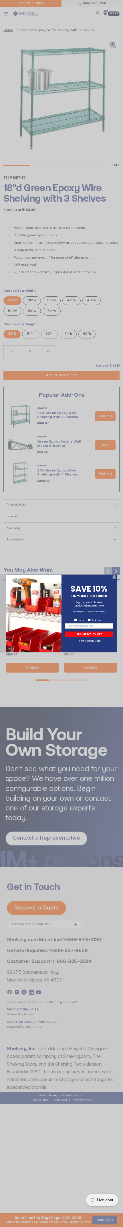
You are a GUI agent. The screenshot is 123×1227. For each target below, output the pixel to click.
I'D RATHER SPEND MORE (89, 641)
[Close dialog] (114, 577)
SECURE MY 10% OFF (89, 634)
